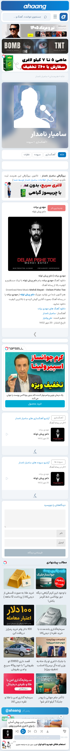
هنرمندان (54, 76)
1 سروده (30, 142)
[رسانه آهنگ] (35, 6)
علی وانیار (47, 318)
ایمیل (61, 543)
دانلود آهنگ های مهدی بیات (52, 309)
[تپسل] (3, 56)
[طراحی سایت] (8, 718)
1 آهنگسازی (41, 142)
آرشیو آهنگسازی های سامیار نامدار (32, 418)
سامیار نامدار (49, 313)
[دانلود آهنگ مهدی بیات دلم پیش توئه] (35, 244)
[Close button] (61, 716)
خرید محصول (35, 404)
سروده (37, 155)
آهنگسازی (50, 155)
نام (61, 533)
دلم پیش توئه (39, 212)
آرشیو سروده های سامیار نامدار (34, 463)
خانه (62, 76)
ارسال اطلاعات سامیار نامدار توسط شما (33, 180)
